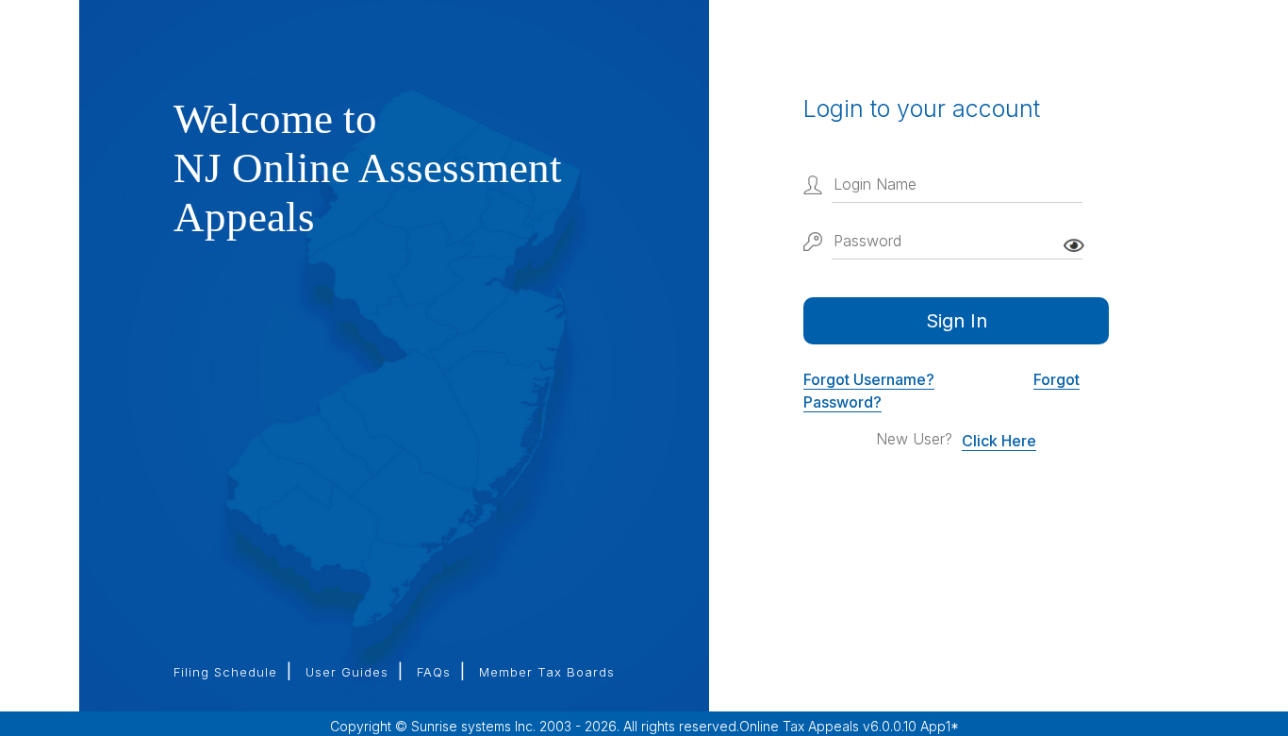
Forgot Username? (868, 379)
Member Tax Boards (547, 671)
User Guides (346, 671)
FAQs (434, 671)
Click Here (999, 440)
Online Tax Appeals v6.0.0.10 (829, 726)
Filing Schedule (225, 671)
